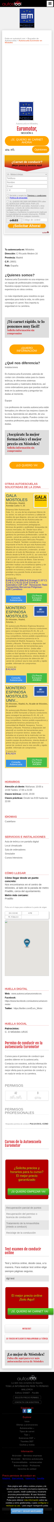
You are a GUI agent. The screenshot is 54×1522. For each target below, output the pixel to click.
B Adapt (33, 580)
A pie (30, 913)
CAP (20, 585)
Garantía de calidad (27, 1468)
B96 (22, 580)
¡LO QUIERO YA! (27, 465)
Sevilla (40, 1478)
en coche (13, 913)
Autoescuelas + (27, 1428)
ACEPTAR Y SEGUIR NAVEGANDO (27, 1511)
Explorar (27, 1417)
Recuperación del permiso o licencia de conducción (21, 1216)
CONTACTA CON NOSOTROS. (27, 1402)
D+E (33, 582)
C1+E (9, 582)
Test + (27, 1434)
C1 (45, 580)
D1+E (26, 582)
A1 (13, 580)
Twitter (29, 1411)
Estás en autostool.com (15, 38)
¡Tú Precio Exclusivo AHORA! (37, 598)
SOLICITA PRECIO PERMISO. (27, 1397)
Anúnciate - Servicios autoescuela (27, 1458)
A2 (12, 149)
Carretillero (16, 589)
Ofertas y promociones (27, 1424)
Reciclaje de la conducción (21, 1232)
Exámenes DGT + (27, 1438)
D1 (20, 582)
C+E (16, 582)
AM (9, 580)
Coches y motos (27, 1444)
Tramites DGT (27, 1441)
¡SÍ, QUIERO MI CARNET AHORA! (27, 141)
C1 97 (41, 580)
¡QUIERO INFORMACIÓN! (27, 349)
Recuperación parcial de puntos (23, 1207)
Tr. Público (13, 917)
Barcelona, (18, 1478)
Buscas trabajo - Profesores (27, 1465)
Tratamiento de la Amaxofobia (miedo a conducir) (22, 1225)
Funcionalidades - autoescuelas (27, 1462)
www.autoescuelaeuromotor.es (26, 993)
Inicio (27, 1421)
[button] (27, 942)
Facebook (25, 1411)
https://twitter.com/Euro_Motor (28, 1008)
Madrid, (6, 1478)
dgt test (10, 1278)
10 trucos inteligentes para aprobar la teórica (27, 1338)
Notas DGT (26, 1328)
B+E (27, 580)
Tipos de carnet (27, 1431)
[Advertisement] (27, 74)
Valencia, (30, 1478)
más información (31, 1500)
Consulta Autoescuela (16, 599)
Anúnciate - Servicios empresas (27, 1455)
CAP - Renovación (32, 585)
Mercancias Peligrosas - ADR (24, 588)
